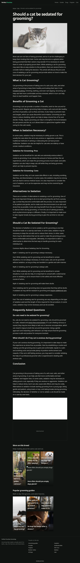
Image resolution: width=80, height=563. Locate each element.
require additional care (58, 291)
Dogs (66, 2)
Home (56, 2)
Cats (77, 2)
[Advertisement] (40, 408)
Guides (62, 2)
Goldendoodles (58, 545)
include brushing (19, 91)
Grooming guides (33, 543)
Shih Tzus (56, 547)
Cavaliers (56, 543)
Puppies (72, 2)
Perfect (7, 2)
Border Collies (32, 550)
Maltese (56, 550)
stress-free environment (36, 323)
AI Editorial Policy (40, 561)
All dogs (30, 552)
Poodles (30, 545)
